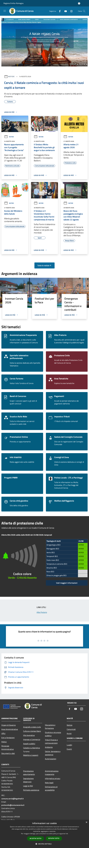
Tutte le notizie (43, 265)
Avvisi (69, 733)
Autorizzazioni (50, 758)
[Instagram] (70, 11)
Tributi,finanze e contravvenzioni (51, 741)
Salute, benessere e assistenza (52, 753)
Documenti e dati (8, 753)
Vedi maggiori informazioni (66, 582)
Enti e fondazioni (8, 737)
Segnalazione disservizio (28, 780)
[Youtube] (64, 11)
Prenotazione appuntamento (29, 773)
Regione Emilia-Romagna (13, 3)
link (67, 834)
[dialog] (44, 834)
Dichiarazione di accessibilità (51, 788)
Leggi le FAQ (28, 785)
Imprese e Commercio (31, 739)
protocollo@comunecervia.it (12, 805)
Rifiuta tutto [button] (53, 838)
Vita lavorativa (29, 735)
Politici (4, 741)
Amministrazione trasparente (51, 773)
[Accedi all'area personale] (79, 3)
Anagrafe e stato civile (32, 727)
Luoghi (69, 745)
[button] (44, 843)
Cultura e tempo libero (32, 731)
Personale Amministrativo (7, 748)
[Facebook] (59, 11)
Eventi (69, 749)
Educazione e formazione (50, 727)
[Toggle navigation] (4, 10)
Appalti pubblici (29, 743)
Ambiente (49, 747)
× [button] (86, 822)
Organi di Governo (8, 725)
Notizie (11, 76)
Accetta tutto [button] (35, 838)
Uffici (3, 733)
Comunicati (71, 729)
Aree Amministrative (9, 729)
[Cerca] (84, 11)
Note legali (49, 782)
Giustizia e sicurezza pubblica (53, 734)
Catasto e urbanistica (31, 747)
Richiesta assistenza (31, 790)
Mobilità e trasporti (30, 755)
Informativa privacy (52, 778)
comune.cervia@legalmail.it (12, 798)
